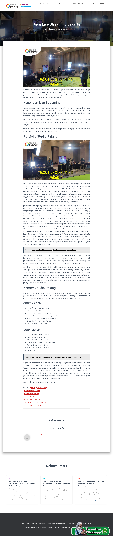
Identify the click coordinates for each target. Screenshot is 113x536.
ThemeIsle (104, 532)
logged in (42, 434)
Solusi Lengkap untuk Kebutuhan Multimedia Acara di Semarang (56, 483)
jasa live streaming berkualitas (32, 399)
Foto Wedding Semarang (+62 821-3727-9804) (80, 523)
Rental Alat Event (64, 3)
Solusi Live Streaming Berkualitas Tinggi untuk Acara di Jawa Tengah (22, 483)
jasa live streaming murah (47, 402)
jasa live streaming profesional (32, 405)
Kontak (98, 8)
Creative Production (79, 3)
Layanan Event (51, 3)
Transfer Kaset (24, 523)
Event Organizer (41, 387)
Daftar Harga (101, 3)
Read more (12, 501)
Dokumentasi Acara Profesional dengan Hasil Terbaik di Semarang (91, 483)
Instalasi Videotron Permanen (56, 523)
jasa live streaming (32, 396)
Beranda (42, 3)
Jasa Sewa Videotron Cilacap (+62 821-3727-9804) (38, 527)
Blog (104, 8)
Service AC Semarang (38, 523)
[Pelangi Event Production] (19, 6)
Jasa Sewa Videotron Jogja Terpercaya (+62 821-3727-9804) (72, 527)
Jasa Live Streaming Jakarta (32, 390)
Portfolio (91, 3)
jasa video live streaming (31, 393)
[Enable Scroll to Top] (109, 532)
